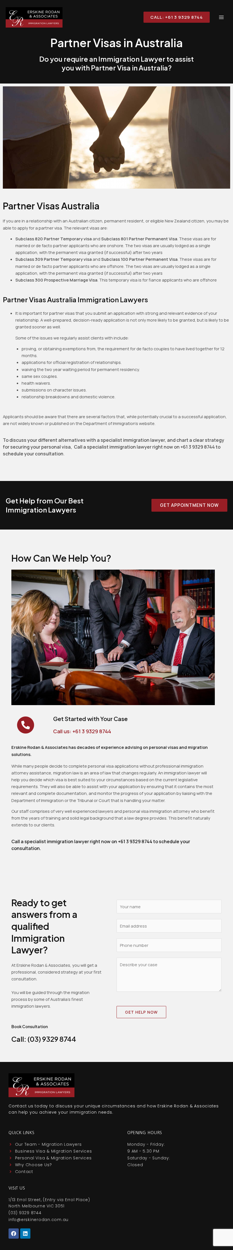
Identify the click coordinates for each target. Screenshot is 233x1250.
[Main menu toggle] (221, 17)
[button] (174, 17)
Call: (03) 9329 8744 (43, 1039)
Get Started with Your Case (90, 718)
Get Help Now (141, 1012)
